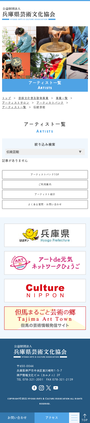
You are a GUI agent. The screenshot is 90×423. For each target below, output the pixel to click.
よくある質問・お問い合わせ (45, 204)
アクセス (51, 417)
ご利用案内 (45, 184)
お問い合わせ (17, 417)
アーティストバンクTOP (45, 174)
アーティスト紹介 (45, 194)
